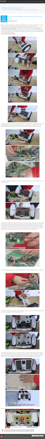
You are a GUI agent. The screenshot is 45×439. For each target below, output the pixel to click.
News (5, 9)
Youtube (36, 436)
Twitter (34, 436)
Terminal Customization (40, 1)
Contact (22, 435)
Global (43, 436)
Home (9, 1)
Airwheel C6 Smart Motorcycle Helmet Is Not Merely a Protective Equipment (20, 429)
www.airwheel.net (8, 437)
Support (22, 1)
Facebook (32, 436)
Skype (41, 436)
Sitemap (16, 435)
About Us (19, 435)
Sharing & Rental (32, 1)
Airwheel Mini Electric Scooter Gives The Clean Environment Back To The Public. (19, 431)
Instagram (39, 436)
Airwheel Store (37, 436)
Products (18, 1)
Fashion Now (7, 435)
